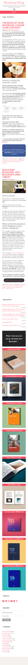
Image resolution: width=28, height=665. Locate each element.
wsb (14, 179)
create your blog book (7, 640)
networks (10, 161)
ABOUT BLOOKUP (9, 158)
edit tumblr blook (6, 641)
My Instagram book (7, 322)
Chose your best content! (14, 146)
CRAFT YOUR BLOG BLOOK (14, 280)
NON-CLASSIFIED (6, 647)
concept (16, 285)
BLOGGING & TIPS (6, 633)
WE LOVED (5, 652)
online (11, 287)
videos (19, 161)
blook (23, 158)
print (21, 287)
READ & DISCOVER (6, 648)
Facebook (22, 160)
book (7, 160)
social (17, 161)
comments (13, 160)
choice (9, 160)
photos (13, 161)
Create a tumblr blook (7, 638)
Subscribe (6, 619)
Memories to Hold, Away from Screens (11, 325)
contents (18, 160)
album (19, 284)
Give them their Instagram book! (10, 319)
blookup (4, 160)
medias (6, 161)
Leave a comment (9, 288)
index (3, 161)
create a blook (5, 636)
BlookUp (16, 46)
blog (22, 284)
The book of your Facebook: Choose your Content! (13, 25)
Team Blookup (16, 30)
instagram (21, 285)
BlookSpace (5, 635)
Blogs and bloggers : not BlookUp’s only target (11, 173)
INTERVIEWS (5, 645)
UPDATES (16, 158)
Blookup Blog (14, 2)
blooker (3, 285)
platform (17, 287)
